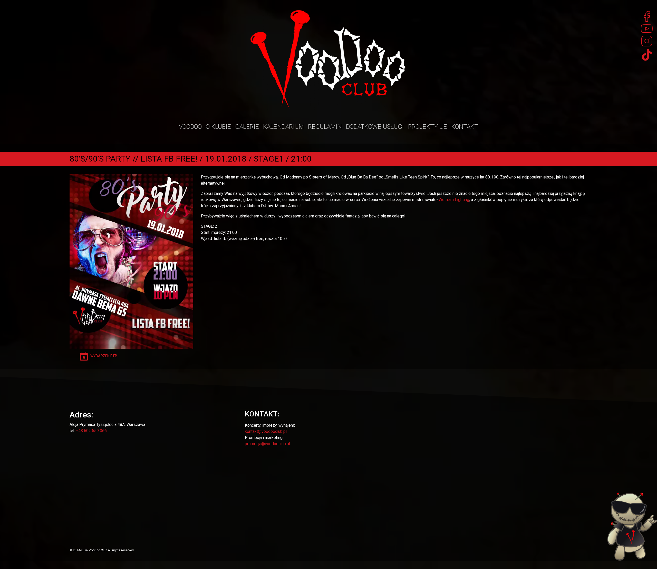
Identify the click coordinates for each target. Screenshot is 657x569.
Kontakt (464, 126)
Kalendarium (283, 126)
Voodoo (190, 126)
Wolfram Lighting (454, 199)
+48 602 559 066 (91, 430)
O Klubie (218, 126)
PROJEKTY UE (427, 126)
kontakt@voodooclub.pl (266, 431)
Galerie (247, 126)
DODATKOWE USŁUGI (375, 126)
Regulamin (325, 126)
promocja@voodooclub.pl (267, 443)
